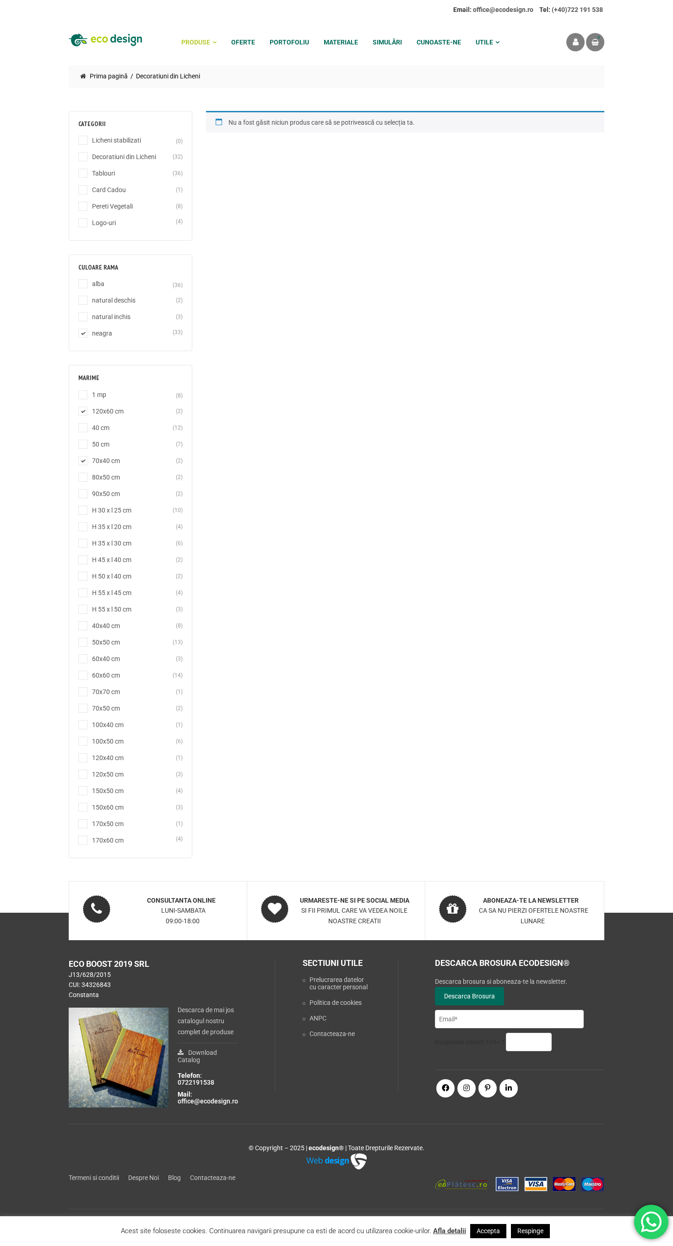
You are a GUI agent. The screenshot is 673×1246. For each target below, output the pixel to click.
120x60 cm (108, 411)
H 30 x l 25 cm (111, 510)
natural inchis (111, 316)
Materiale (341, 42)
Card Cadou (109, 189)
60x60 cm (106, 675)
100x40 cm (108, 724)
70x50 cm (106, 708)
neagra (102, 333)
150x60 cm (108, 807)
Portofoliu (289, 42)
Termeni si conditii (94, 1177)
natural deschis (114, 300)
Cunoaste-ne (439, 42)
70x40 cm (106, 460)
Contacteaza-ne (332, 1033)
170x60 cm (108, 840)
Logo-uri (104, 222)
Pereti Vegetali (112, 206)
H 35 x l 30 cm (111, 543)
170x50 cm (108, 823)
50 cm (100, 444)
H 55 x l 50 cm (111, 609)
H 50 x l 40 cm (111, 576)
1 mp (99, 394)
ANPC (317, 1018)
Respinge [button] (530, 1231)
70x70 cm (106, 691)
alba (98, 283)
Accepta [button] (488, 1231)
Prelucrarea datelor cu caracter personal (338, 983)
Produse (195, 42)
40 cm (100, 427)
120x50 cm (108, 774)
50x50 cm (106, 642)
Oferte (243, 42)
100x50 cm (108, 741)
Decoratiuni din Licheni (124, 156)
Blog (174, 1177)
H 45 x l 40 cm (111, 559)
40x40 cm (106, 625)
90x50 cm (106, 493)
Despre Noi (143, 1177)
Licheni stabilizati (116, 140)
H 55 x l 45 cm (111, 592)
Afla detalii (449, 1231)
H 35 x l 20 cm (111, 526)
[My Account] (575, 42)
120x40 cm (108, 757)
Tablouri (103, 173)
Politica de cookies (335, 1002)
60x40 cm (106, 658)
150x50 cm (108, 790)
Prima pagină (109, 76)
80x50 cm (106, 477)
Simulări (387, 42)
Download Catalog (197, 1056)
